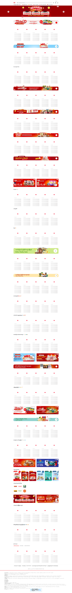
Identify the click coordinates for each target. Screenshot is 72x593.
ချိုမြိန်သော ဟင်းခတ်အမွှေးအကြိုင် (42, 576)
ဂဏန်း (7, 582)
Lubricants (5, 585)
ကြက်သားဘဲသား (12, 573)
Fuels (9, 586)
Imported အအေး (6, 579)
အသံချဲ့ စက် (52, 572)
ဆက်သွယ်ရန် (24, 565)
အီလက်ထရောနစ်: (6, 572)
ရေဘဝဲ (15, 582)
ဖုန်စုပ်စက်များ (41, 572)
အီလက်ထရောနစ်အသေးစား (28, 572)
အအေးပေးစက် (15, 572)
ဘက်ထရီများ (10, 588)
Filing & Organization (17, 588)
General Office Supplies (22, 588)
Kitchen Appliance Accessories (32, 586)
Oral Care (12, 587)
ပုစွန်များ (13, 582)
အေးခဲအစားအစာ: (6, 574)
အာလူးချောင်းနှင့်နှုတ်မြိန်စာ (13, 574)
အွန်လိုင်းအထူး (7, 577)
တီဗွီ (10, 572)
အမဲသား (7, 573)
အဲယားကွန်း (22, 572)
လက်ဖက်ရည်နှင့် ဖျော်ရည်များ (39, 578)
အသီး (11, 583)
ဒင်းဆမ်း (9, 574)
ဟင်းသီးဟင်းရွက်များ (17, 583)
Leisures (11, 585)
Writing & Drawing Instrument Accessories (37, 588)
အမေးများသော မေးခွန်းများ (17, 565)
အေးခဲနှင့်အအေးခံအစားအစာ (23, 574)
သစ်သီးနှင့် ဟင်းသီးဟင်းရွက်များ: (7, 583)
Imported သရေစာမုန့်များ (57, 576)
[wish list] (53, 2)
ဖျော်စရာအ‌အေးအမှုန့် (23, 578)
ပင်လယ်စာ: (5, 582)
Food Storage (27, 586)
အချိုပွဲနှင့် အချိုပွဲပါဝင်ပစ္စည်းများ (27, 576)
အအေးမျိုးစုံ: (5, 578)
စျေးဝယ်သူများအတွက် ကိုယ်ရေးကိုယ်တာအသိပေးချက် (39, 565)
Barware (7, 586)
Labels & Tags (27, 588)
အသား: (5, 573)
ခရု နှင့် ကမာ (11, 582)
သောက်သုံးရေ (9, 578)
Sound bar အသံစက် (48, 572)
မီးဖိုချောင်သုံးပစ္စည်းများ (38, 586)
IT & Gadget (7, 588)
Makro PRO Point (28, 565)
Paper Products (30, 588)
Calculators (13, 588)
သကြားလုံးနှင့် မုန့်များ (49, 576)
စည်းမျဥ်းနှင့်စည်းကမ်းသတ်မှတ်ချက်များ (52, 565)
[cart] (55, 2)
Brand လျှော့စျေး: (6, 581)
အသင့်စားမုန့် (32, 576)
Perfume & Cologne (15, 587)
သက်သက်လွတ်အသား (26, 573)
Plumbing (8, 585)
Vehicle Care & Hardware (19, 585)
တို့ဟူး (16, 576)
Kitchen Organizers (43, 586)
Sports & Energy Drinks (48, 578)
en (57, 1)
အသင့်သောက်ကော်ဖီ (15, 578)
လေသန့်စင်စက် (37, 572)
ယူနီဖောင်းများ (26, 585)
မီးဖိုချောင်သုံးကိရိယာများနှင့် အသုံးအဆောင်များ (50, 586)
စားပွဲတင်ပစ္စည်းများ (57, 586)
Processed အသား (16, 573)
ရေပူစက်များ (44, 572)
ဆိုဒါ (11, 578)
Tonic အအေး (52, 578)
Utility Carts (15, 585)
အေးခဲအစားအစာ (18, 574)
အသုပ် (13, 583)
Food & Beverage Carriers (22, 586)
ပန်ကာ (8, 572)
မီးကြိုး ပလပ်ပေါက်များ (33, 572)
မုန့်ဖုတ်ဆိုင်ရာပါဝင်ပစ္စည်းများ (20, 576)
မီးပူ (24, 572)
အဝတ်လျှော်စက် (19, 572)
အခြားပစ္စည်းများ (21, 573)
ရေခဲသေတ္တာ (12, 572)
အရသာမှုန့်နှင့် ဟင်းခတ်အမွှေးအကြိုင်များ (8, 576)
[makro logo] (14, 2)
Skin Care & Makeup (24, 587)
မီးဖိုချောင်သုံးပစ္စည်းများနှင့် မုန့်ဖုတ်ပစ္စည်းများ (15, 586)
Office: (5, 588)
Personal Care (19, 587)
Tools (12, 585)
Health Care (9, 587)
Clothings (24, 585)
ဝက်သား (9, 573)
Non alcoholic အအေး (61, 578)
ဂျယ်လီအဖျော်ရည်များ (57, 578)
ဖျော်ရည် (27, 578)
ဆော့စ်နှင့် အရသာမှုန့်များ (36, 576)
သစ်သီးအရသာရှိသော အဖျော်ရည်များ (31, 578)
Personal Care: (6, 587)
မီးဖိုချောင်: (5, 586)
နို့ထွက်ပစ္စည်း (14, 576)
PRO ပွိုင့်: (5, 577)
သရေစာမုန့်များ (52, 576)
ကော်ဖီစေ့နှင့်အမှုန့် (19, 578)
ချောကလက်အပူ (43, 578)
